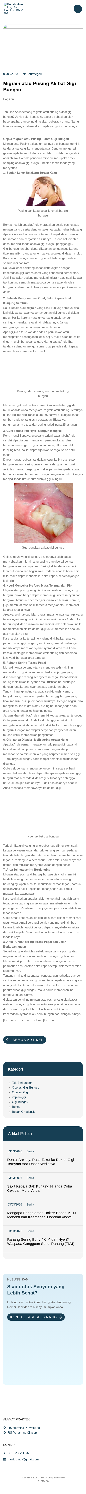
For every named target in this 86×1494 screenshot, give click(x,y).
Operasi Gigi (20, 1092)
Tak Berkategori (22, 1082)
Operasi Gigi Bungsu (25, 1087)
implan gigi (19, 1097)
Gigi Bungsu (20, 1102)
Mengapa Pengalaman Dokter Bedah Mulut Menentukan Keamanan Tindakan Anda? (41, 1215)
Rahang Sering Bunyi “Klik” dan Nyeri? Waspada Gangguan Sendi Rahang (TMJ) (40, 1242)
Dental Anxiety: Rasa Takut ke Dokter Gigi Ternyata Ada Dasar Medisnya (40, 1162)
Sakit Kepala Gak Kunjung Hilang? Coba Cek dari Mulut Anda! (39, 1188)
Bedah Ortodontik (23, 1111)
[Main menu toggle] (78, 9)
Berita (16, 1106)
